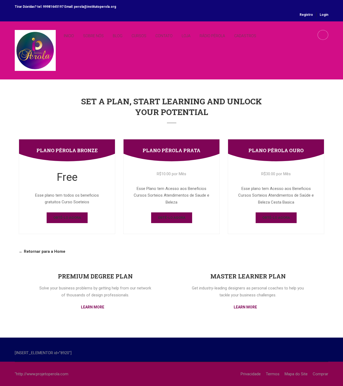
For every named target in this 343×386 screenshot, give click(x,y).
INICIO (69, 36)
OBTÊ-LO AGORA (67, 218)
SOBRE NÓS (93, 36)
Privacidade (251, 374)
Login (324, 15)
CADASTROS (245, 36)
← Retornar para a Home (42, 251)
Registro (306, 15)
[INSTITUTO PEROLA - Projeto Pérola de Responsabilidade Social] (35, 54)
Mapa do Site (296, 374)
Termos (272, 374)
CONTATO (164, 36)
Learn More (93, 307)
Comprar (320, 374)
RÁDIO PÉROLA (212, 36)
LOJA (186, 36)
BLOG (117, 36)
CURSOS (139, 36)
